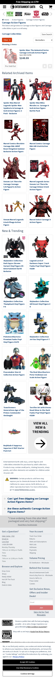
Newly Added (6, 577)
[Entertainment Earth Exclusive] (18, 14)
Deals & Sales (6, 585)
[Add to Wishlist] (50, 66)
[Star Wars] (45, 14)
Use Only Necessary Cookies (27, 668)
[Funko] (27, 14)
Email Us (5, 539)
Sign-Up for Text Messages (41, 613)
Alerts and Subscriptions (38, 542)
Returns (32, 539)
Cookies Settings (27, 674)
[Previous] (3, 14)
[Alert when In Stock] (44, 66)
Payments (33, 550)
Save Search (47, 34)
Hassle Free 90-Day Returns (39, 631)
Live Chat (5, 542)
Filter (6, 40)
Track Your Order (36, 536)
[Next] (51, 14)
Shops (4, 574)
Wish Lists (33, 544)
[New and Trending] (10, 14)
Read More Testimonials (27, 525)
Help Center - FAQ (8, 536)
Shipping (33, 553)
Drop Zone (6, 571)
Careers (32, 584)
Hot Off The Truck (8, 579)
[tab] (27, 500)
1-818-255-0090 (7, 544)
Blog (3, 582)
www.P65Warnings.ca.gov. (25, 489)
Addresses (33, 547)
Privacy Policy (18, 657)
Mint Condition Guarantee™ (37, 627)
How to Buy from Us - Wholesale (41, 575)
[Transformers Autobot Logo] (36, 14)
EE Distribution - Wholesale (39, 563)
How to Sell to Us (36, 578)
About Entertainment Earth (39, 572)
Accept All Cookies (27, 662)
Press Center (34, 581)
